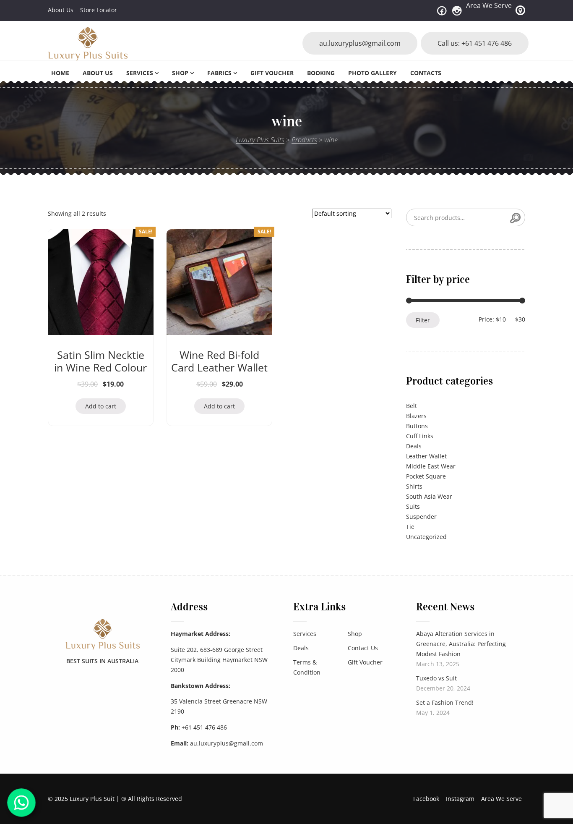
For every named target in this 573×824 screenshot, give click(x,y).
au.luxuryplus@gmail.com (360, 43)
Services (139, 73)
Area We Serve (489, 5)
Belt (411, 406)
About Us (60, 10)
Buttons (417, 426)
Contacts (425, 73)
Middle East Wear (431, 466)
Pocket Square (426, 476)
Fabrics (219, 73)
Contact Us (363, 648)
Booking (321, 73)
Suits (413, 506)
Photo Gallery (372, 73)
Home (60, 73)
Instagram (460, 799)
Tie (410, 527)
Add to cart (100, 406)
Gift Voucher (272, 73)
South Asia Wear (429, 496)
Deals (414, 446)
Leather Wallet (426, 456)
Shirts (414, 486)
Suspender (421, 517)
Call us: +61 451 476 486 (475, 43)
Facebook (426, 799)
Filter (423, 320)
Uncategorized (426, 537)
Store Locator (98, 10)
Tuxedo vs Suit (436, 678)
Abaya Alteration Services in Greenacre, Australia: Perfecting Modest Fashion (461, 644)
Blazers (416, 416)
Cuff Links (419, 436)
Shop (180, 73)
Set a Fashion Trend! (445, 702)
